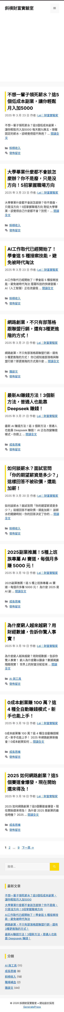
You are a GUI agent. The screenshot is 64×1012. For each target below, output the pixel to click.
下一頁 (28, 847)
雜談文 (13, 371)
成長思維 (15, 444)
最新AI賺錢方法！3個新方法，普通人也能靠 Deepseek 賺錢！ (31, 402)
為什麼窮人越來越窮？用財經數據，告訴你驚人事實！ (31, 632)
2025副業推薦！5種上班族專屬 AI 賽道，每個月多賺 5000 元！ (32, 559)
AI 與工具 (15, 678)
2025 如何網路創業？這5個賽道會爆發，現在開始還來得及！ (32, 782)
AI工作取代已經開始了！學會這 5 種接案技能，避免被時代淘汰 (32, 255)
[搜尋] (54, 867)
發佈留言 (15, 153)
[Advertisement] (32, 50)
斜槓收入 (15, 148)
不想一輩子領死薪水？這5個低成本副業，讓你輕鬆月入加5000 (33, 101)
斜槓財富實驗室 (19, 8)
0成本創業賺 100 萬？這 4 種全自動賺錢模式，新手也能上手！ (31, 709)
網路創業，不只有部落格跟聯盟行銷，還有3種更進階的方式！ (33, 329)
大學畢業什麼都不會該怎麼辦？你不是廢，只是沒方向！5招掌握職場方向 (31, 178)
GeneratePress (32, 1006)
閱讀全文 (47, 288)
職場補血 (10, 982)
